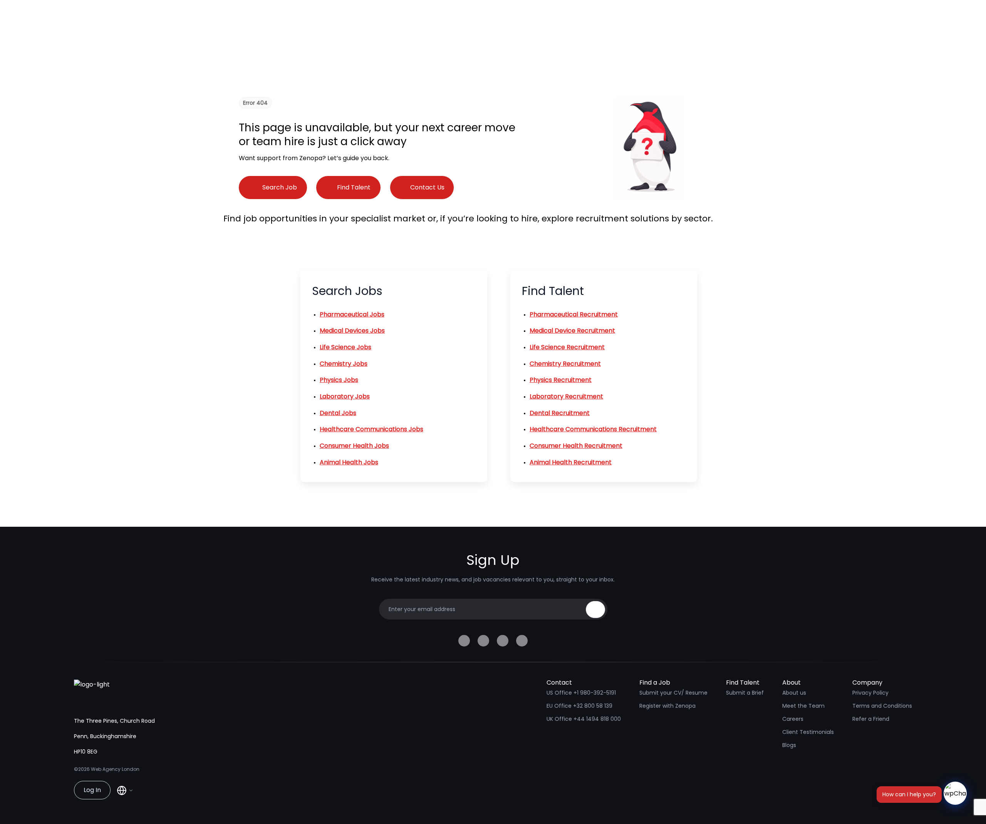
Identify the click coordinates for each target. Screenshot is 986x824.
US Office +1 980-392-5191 (581, 693)
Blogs (789, 745)
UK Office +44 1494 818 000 (584, 719)
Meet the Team (803, 706)
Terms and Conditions (882, 706)
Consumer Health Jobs (354, 445)
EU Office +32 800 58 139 (579, 706)
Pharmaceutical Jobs (352, 314)
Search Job (279, 187)
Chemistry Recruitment (565, 363)
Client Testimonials (808, 732)
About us (794, 693)
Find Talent (354, 187)
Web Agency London (115, 769)
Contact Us (427, 187)
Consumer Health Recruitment (576, 445)
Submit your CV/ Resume (673, 693)
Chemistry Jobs (343, 363)
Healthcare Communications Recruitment (593, 429)
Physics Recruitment (561, 379)
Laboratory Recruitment (566, 396)
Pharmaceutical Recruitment (574, 314)
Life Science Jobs (345, 347)
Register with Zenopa (667, 706)
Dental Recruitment (560, 413)
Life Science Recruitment (567, 347)
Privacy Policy (870, 693)
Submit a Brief (745, 693)
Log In (92, 789)
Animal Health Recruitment (571, 462)
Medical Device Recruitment (572, 330)
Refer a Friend (870, 719)
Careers (792, 719)
